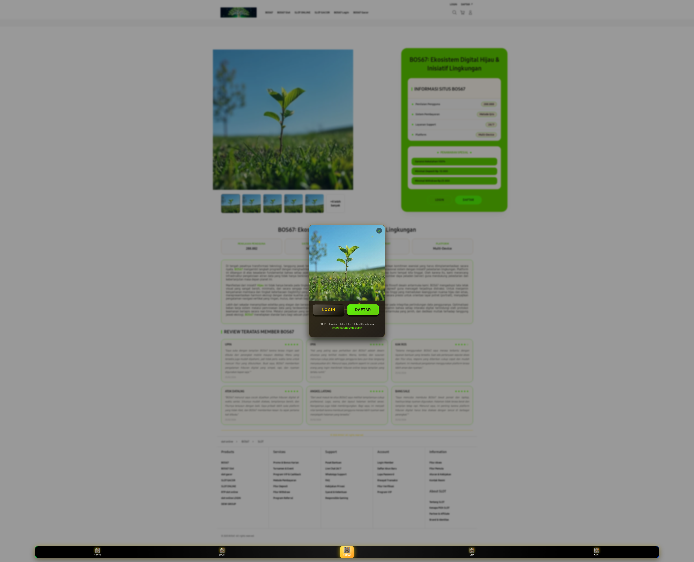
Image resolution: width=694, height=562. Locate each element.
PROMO (97, 555)
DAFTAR (363, 310)
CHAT (596, 555)
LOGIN (328, 310)
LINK (472, 555)
